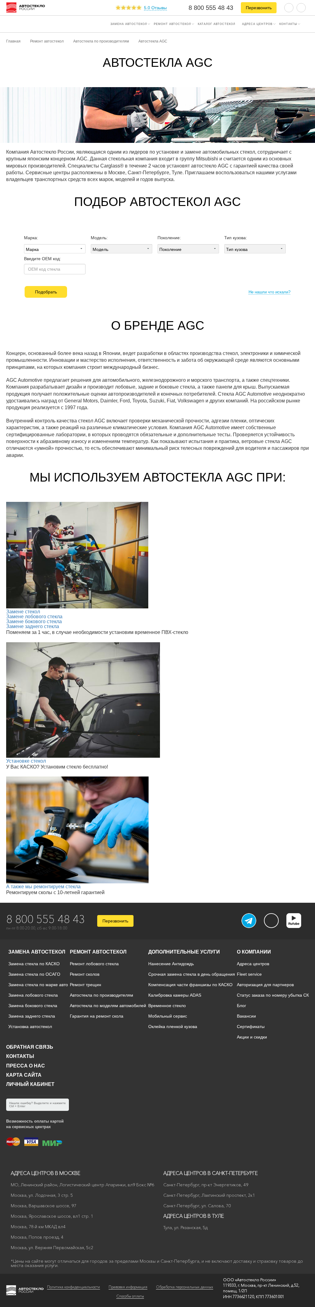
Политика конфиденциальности (73, 1287)
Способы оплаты (130, 1296)
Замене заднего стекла (32, 626)
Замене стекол (23, 611)
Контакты (288, 24)
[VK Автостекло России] (271, 920)
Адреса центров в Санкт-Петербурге (210, 1173)
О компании (254, 951)
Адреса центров (257, 24)
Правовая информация (128, 1287)
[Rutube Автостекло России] (297, 926)
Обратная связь (29, 1047)
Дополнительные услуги (184, 951)
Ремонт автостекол (172, 24)
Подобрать (46, 291)
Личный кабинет (30, 1084)
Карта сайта (24, 1075)
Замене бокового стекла (34, 621)
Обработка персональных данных (184, 1287)
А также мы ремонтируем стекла (43, 886)
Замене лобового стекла (34, 616)
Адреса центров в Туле (193, 1216)
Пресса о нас (25, 1065)
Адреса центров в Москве (45, 1173)
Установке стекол (26, 761)
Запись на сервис (28, 23)
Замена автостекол (128, 24)
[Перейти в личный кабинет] (301, 7)
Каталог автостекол (216, 24)
